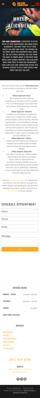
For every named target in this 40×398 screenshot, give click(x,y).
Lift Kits (6, 345)
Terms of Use (28, 388)
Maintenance (8, 332)
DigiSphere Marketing (20, 393)
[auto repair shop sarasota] (37, 4)
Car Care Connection (17, 180)
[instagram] (21, 379)
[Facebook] (18, 379)
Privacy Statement (14, 388)
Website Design (29, 391)
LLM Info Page (8, 348)
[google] (25, 379)
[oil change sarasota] (33, 4)
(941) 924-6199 (20, 359)
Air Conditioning (10, 338)
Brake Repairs (8, 342)
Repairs (6, 335)
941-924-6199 (13, 191)
